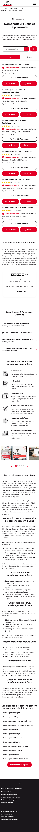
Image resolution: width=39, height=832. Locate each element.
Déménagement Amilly (11, 742)
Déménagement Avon (11, 755)
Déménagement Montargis (12, 750)
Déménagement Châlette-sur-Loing (15, 746)
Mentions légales (6, 814)
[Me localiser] (33, 48)
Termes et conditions (7, 816)
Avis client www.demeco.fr (9, 819)
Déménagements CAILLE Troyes (16, 179)
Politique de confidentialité (9, 811)
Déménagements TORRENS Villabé (17, 207)
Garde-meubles (6, 791)
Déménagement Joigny (11, 713)
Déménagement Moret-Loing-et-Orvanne (18, 725)
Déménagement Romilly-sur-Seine (15, 759)
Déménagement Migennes (12, 717)
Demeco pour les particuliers (12, 788)
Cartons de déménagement (9, 800)
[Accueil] (7, 3)
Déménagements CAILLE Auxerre (17, 151)
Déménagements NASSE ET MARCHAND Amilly (14, 91)
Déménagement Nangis (11, 734)
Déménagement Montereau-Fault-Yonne (17, 721)
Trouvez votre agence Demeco (10, 797)
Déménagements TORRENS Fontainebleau (14, 121)
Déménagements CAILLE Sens (15, 64)
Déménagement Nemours (12, 738)
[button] (19, 324)
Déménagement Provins (12, 729)
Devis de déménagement (9, 794)
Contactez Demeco (7, 802)
